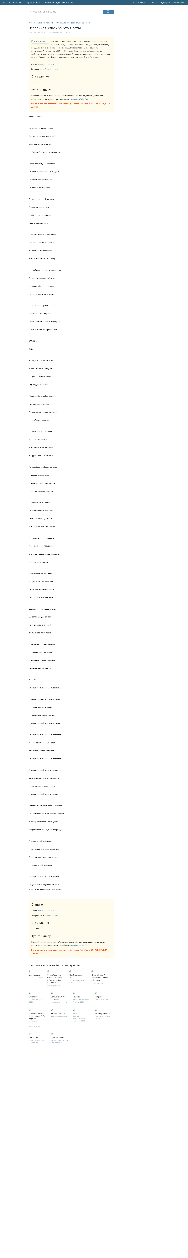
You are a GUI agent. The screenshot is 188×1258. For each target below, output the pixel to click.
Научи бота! (139, 2)
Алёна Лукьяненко (46, 64)
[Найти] (108, 12)
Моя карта (179, 2)
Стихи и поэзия (51, 69)
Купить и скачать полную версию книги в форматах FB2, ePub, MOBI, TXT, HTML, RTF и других (70, 105)
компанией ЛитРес (79, 99)
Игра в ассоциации (159, 2)
